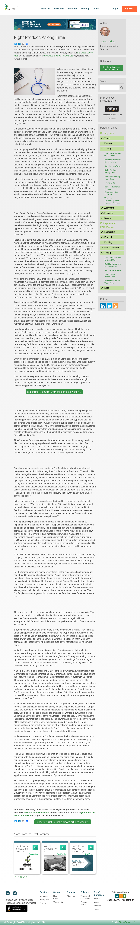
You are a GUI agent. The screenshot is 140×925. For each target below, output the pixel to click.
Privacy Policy (84, 903)
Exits (106, 288)
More (96, 909)
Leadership (109, 232)
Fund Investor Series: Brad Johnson (22, 849)
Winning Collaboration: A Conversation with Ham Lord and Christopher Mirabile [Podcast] (51, 849)
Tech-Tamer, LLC (127, 922)
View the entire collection (36, 812)
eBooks (97, 902)
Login (115, 8)
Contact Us (58, 902)
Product (108, 237)
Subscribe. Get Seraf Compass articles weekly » (54, 391)
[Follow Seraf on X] (15, 894)
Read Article (33, 854)
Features (45, 8)
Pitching (108, 242)
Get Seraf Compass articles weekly (111, 68)
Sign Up (129, 8)
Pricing (85, 8)
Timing (107, 148)
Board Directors (111, 247)
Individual (44, 896)
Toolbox (97, 906)
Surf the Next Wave (112, 166)
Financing (108, 213)
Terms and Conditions (85, 897)
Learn (96, 8)
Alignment (109, 208)
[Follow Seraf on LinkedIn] (8, 894)
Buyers (107, 218)
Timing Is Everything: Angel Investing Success (112, 200)
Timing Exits (109, 183)
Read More (22, 877)
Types (107, 138)
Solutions (59, 8)
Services (72, 8)
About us (71, 896)
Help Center (56, 897)
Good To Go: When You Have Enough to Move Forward (78, 849)
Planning (108, 143)
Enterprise (44, 899)
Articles (97, 899)
